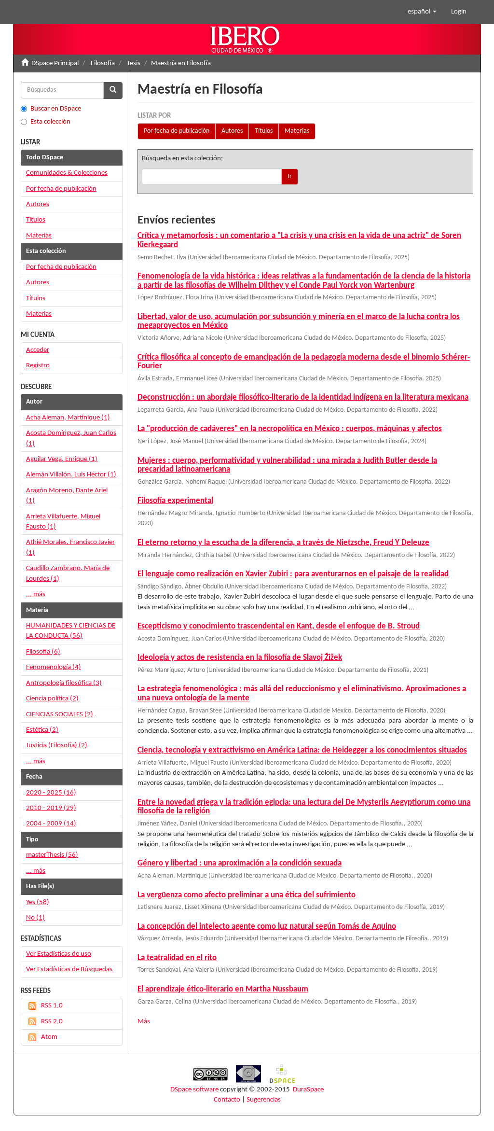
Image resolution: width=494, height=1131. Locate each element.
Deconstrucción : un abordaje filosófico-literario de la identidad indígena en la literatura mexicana (302, 397)
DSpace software (194, 1089)
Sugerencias (264, 1099)
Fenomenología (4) (53, 667)
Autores (232, 131)
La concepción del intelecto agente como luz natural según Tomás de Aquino (266, 926)
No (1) (35, 918)
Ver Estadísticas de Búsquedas (69, 969)
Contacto (227, 1099)
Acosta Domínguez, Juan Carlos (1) (71, 438)
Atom (49, 1037)
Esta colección (50, 122)
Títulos (264, 131)
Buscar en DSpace (55, 108)
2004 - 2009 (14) (51, 823)
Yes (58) (37, 902)
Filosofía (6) (43, 652)
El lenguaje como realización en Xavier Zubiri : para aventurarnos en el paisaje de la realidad (293, 574)
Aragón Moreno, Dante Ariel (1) (67, 495)
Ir (290, 176)
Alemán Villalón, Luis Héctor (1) (71, 474)
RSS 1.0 (52, 1005)
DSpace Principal (55, 63)
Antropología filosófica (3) (64, 683)
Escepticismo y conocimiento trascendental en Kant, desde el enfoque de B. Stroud (278, 626)
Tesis (133, 63)
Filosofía (103, 63)
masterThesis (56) (52, 855)
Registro (38, 365)
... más (35, 594)
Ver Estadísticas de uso (58, 954)
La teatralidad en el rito (177, 958)
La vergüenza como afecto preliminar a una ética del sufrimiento (246, 895)
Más (143, 1021)
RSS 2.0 (52, 1021)
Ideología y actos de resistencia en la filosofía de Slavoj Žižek (239, 658)
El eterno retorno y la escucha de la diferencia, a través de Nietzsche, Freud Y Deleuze (283, 543)
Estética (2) (42, 730)
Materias (297, 131)
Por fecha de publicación (176, 131)
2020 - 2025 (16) (51, 792)
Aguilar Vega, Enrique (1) (61, 459)
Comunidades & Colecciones (67, 173)
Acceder (37, 350)
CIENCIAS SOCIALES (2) (59, 714)
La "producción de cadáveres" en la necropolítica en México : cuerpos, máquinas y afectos (289, 429)
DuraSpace (308, 1089)
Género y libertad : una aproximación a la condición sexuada (239, 863)
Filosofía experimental (175, 501)
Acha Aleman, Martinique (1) (68, 417)
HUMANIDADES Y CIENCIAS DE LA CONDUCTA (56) (70, 631)
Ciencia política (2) (52, 698)
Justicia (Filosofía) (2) (56, 745)
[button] (422, 12)
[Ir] (113, 90)
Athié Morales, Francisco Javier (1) (70, 547)
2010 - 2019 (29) (51, 808)
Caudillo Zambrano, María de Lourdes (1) (68, 573)
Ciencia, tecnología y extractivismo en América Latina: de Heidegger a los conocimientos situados (302, 750)
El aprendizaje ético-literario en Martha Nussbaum (222, 989)
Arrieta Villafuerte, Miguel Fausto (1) (63, 522)
